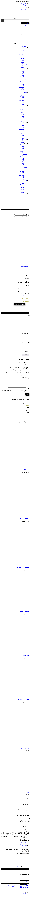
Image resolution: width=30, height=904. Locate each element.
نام (28, 386)
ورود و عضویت (25, 23)
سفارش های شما (6, 885)
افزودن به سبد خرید (19, 304)
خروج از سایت (23, 884)
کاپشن (22, 62)
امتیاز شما (27, 377)
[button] (15, 7)
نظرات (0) (25, 355)
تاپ (23, 55)
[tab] (25, 355)
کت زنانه (22, 59)
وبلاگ (25, 118)
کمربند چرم (21, 67)
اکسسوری (24, 64)
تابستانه (25, 79)
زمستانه (25, 105)
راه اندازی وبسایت (25, 881)
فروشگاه (24, 4)
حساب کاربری (23, 844)
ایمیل (27, 388)
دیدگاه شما (26, 378)
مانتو (23, 50)
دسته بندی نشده (23, 216)
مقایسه (27, 278)
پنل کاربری (26, 885)
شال (23, 66)
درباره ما (25, 846)
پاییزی (25, 92)
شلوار (22, 58)
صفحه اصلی (24, 46)
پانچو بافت (21, 54)
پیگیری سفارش (23, 3)
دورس (22, 56)
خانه (28, 216)
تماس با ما (24, 845)
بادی (23, 48)
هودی (22, 52)
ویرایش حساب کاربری (16, 885)
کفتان (22, 63)
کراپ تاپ (21, 60)
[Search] (2, 20)
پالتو (23, 51)
